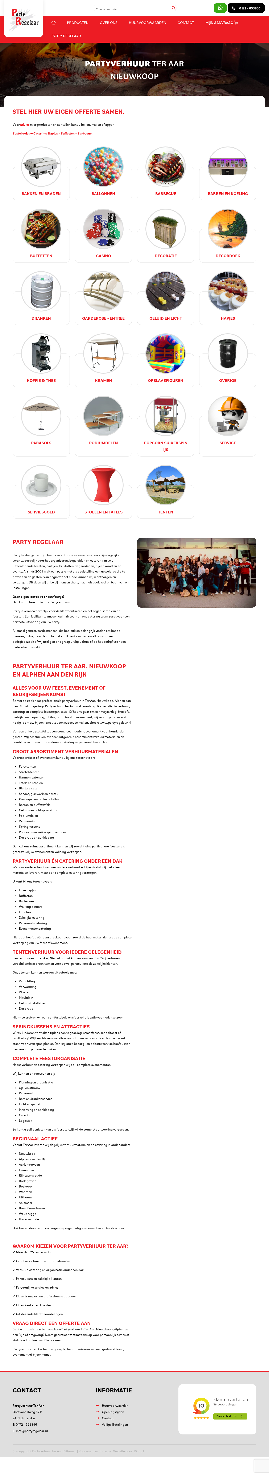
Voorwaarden (88, 1451)
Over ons (108, 22)
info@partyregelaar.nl (32, 1431)
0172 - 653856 (26, 1424)
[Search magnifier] (174, 8)
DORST (139, 1451)
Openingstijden (113, 1412)
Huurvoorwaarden (147, 22)
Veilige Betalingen (115, 1424)
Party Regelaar (66, 35)
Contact (186, 22)
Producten (77, 22)
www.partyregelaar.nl (115, 722)
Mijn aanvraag (220, 22)
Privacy (105, 1451)
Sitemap (70, 1451)
